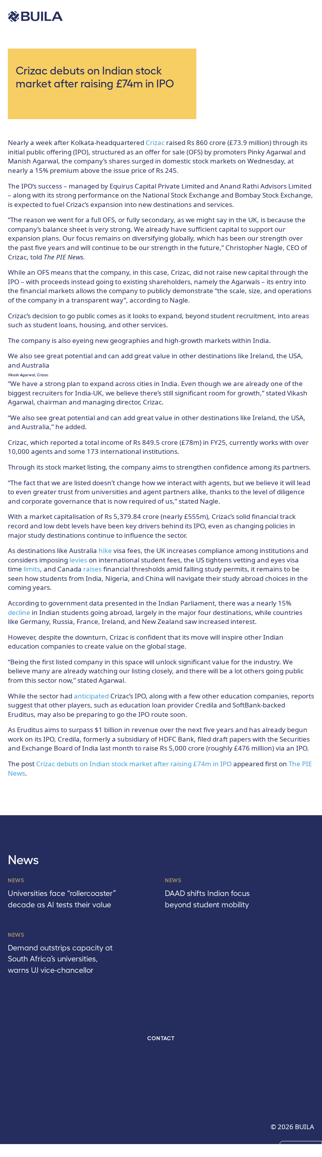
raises (92, 568)
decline (19, 612)
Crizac (155, 142)
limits (32, 568)
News (16, 880)
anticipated (91, 695)
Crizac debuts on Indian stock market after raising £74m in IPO (134, 763)
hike (105, 550)
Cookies (300, 1149)
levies (78, 559)
